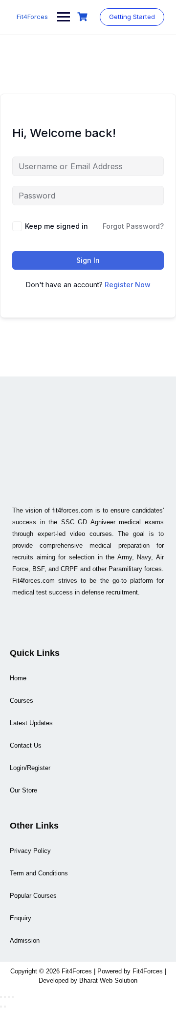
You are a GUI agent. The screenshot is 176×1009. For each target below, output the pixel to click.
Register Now (128, 284)
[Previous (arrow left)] (1, 1007)
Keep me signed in (56, 226)
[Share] (9, 997)
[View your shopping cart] (83, 16)
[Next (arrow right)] (5, 1007)
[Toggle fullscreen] (5, 997)
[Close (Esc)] (13, 997)
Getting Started (132, 16)
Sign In (88, 260)
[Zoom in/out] (1, 997)
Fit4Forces (32, 16)
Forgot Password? (133, 226)
